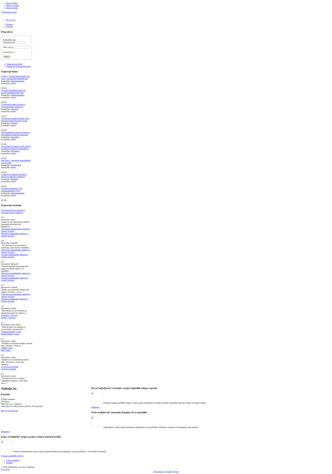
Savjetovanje (16, 165)
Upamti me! (8, 52)
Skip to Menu (11, 3)
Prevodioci (15, 137)
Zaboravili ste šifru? (14, 64)
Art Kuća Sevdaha (8, 369)
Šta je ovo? (10, 20)
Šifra (5, 47)
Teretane (14, 123)
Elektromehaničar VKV (11, 191)
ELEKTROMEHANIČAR (12, 93)
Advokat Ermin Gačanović (12, 107)
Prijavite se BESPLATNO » (12, 456)
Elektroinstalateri (17, 81)
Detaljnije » (96, 407)
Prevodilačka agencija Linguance (14, 135)
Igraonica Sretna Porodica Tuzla (14, 121)
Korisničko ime (9, 40)
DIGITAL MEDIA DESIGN (13, 177)
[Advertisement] (46, 418)
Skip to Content (12, 5)
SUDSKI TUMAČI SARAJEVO (15, 149)
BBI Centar (6, 350)
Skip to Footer (12, 8)
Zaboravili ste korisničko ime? (18, 66)
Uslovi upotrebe (12, 460)
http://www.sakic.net (9, 411)
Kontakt (9, 463)
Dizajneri (14, 179)
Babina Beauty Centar (10, 334)
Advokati (14, 109)
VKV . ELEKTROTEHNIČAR (14, 79)
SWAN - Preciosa (8, 318)
